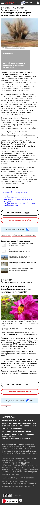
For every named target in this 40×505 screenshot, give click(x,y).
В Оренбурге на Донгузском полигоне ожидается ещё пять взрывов (21, 269)
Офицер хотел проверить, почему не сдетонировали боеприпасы (20, 256)
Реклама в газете (25, 431)
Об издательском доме (11, 420)
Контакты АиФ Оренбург (12, 429)
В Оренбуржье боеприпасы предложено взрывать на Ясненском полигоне (18, 199)
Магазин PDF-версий (27, 426)
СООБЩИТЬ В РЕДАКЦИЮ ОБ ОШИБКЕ (16, 439)
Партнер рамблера (18, 495)
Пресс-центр (28, 420)
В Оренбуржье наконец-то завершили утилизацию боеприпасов (21, 244)
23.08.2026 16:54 (6, 280)
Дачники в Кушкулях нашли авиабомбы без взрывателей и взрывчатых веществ (22, 263)
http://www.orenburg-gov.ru (15, 48)
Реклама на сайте (9, 431)
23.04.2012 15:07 (6, 8)
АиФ (3, 325)
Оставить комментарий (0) (20, 220)
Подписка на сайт (9, 426)
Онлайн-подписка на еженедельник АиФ (19, 423)
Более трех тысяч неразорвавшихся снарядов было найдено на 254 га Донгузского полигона (19, 193)
